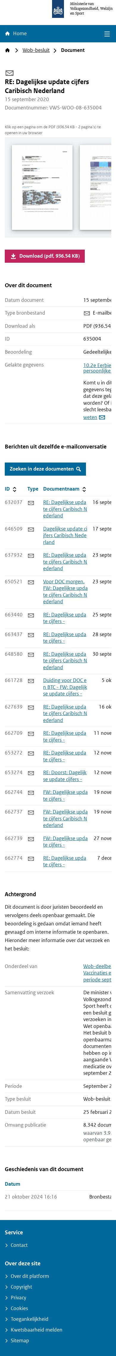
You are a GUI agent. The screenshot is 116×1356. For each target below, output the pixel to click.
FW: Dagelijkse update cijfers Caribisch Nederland (65, 818)
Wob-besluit (36, 50)
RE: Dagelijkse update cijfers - (64, 618)
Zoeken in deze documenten (42, 469)
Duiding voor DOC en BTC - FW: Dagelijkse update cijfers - (65, 687)
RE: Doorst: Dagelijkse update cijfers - (65, 776)
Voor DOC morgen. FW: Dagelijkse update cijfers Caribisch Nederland (65, 592)
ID (15, 488)
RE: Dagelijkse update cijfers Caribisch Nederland (65, 509)
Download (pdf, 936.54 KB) (49, 256)
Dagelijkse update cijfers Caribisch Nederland (65, 535)
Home (19, 33)
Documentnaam (65, 488)
